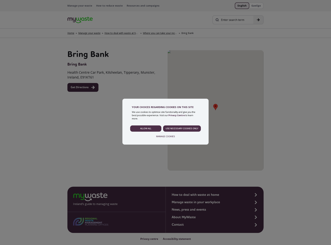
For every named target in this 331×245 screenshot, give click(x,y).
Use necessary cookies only (182, 128)
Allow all (145, 128)
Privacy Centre (176, 115)
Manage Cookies (165, 136)
